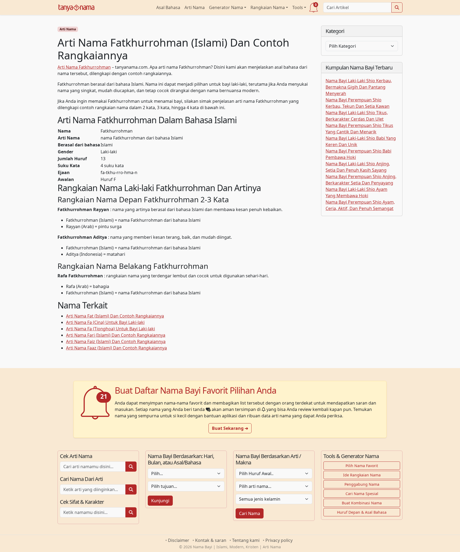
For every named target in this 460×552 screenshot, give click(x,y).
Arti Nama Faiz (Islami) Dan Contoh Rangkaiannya (116, 341)
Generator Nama (226, 7)
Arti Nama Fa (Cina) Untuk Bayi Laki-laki (105, 322)
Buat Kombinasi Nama (362, 502)
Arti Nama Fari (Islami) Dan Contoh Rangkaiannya (115, 335)
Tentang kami (246, 540)
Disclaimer (178, 540)
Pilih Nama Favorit (362, 465)
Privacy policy (279, 540)
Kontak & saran (210, 540)
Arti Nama (194, 7)
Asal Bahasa (168, 7)
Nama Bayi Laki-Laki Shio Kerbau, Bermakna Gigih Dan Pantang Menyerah (359, 87)
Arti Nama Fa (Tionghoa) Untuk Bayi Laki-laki (110, 329)
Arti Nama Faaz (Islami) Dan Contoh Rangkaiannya (116, 348)
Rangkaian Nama (267, 7)
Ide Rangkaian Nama (362, 474)
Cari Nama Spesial (362, 493)
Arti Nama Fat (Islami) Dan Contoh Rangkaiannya (115, 316)
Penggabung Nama (361, 484)
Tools (297, 7)
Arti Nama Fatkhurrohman (84, 67)
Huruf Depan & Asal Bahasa (362, 512)
